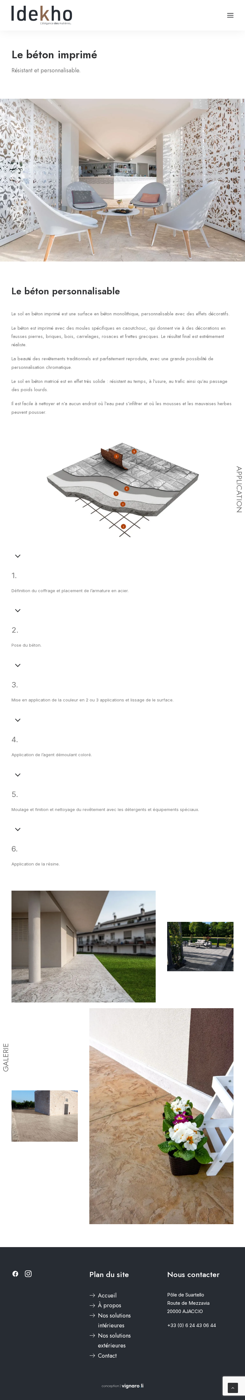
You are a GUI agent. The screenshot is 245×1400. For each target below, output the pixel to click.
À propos (109, 1305)
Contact (107, 1356)
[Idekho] (41, 15)
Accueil (107, 1295)
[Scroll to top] (233, 1387)
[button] (230, 15)
